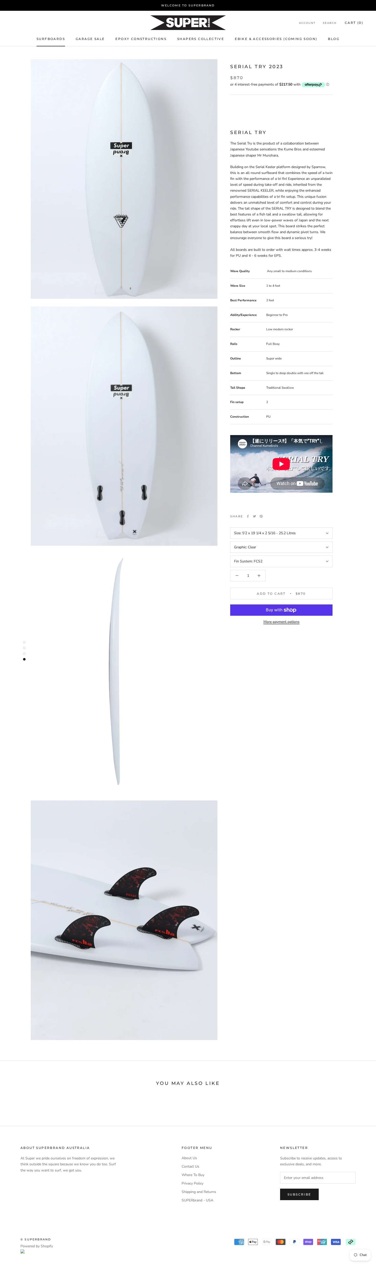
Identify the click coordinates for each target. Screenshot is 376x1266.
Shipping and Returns (199, 1191)
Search (330, 23)
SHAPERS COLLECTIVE (200, 39)
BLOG (333, 39)
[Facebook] (247, 516)
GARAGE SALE (90, 39)
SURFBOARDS (51, 39)
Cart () (354, 23)
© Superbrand (35, 1239)
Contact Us (190, 1166)
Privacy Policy (192, 1183)
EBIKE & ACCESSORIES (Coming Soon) (276, 39)
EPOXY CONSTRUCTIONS (141, 39)
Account (307, 23)
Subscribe (299, 1194)
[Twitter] (254, 516)
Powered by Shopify (36, 1246)
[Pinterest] (261, 516)
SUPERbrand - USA (197, 1200)
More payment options (281, 621)
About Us (189, 1158)
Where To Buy (193, 1174)
